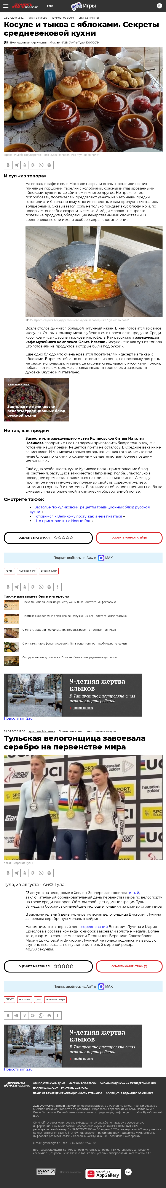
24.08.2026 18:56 (14, 731)
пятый (133, 893)
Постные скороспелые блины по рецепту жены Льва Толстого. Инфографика (74, 615)
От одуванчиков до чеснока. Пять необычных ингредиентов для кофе (69, 657)
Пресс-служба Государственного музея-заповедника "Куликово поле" (51, 154)
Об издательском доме (49, 1083)
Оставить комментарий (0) (129, 966)
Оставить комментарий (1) (129, 537)
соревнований (94, 927)
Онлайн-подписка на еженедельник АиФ (128, 1083)
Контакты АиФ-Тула (74, 1088)
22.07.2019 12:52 (14, 17)
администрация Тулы (18, 863)
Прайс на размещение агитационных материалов (67, 1093)
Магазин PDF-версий (82, 1083)
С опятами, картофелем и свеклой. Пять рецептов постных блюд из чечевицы (74, 643)
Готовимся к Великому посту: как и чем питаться (78, 516)
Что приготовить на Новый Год (62, 521)
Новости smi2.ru (18, 718)
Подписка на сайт (45, 1088)
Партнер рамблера (70, 1172)
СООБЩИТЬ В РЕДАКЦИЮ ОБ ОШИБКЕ (129, 1093)
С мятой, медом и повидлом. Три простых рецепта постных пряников (69, 629)
